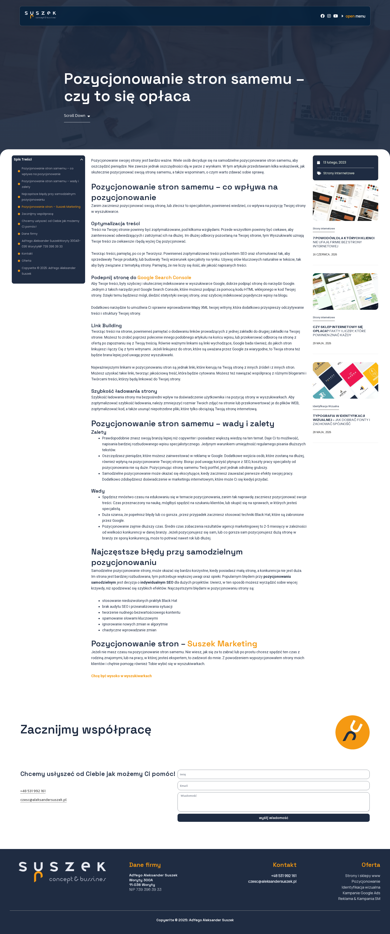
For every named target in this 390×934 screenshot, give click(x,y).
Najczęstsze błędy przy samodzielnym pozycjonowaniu (49, 197)
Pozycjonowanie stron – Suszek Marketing (51, 207)
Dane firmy (30, 234)
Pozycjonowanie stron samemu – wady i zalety (50, 184)
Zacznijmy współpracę (37, 214)
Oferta (26, 261)
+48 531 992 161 (33, 791)
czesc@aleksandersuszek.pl (43, 799)
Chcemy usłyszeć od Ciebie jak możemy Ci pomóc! (50, 224)
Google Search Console (164, 277)
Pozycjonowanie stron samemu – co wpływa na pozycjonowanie (48, 171)
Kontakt (27, 254)
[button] (81, 159)
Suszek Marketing (222, 643)
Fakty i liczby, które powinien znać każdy (339, 331)
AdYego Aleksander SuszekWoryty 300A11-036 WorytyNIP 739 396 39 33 (51, 244)
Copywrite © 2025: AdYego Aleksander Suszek (49, 271)
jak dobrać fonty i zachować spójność (341, 420)
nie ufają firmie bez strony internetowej (343, 242)
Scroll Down (74, 115)
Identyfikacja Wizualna (326, 406)
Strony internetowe (338, 173)
